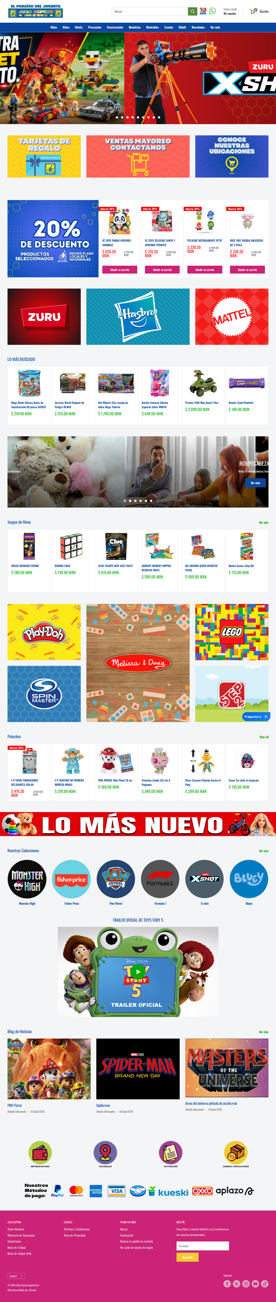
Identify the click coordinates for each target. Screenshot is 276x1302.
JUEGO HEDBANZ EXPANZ (25, 566)
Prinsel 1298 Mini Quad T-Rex (201, 402)
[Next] (268, 241)
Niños (66, 27)
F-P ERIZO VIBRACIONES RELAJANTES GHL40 (24, 782)
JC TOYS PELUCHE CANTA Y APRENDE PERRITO (160, 242)
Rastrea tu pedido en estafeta (136, 1241)
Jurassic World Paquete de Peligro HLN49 (69, 404)
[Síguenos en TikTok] (264, 1284)
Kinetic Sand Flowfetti (241, 402)
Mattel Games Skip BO (241, 566)
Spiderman (103, 1105)
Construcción (115, 27)
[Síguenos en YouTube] (255, 1284)
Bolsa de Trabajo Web (19, 1253)
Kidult (182, 27)
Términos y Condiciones (77, 1229)
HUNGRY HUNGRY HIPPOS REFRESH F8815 (156, 568)
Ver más (215, 27)
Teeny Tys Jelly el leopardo (244, 780)
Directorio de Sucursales (21, 1235)
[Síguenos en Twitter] (236, 1284)
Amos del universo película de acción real (211, 1103)
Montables (152, 27)
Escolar (168, 27)
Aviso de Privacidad (74, 1235)
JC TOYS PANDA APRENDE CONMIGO (116, 242)
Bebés (79, 27)
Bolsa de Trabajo (17, 1247)
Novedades (198, 27)
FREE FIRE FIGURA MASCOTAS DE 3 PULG (246, 242)
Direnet (32, 1290)
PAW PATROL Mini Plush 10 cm (115, 780)
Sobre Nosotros (16, 1229)
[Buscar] (192, 11)
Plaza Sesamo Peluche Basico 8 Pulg (203, 782)
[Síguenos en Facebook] (227, 1284)
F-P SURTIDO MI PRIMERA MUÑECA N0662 (69, 782)
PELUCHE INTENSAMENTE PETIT (204, 240)
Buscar (124, 1229)
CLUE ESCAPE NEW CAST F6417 (115, 566)
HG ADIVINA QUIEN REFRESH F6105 (201, 568)
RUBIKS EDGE (62, 566)
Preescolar (94, 27)
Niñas (54, 27)
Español (13, 1276)
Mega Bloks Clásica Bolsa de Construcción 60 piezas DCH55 (28, 404)
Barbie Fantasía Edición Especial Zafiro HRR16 (155, 404)
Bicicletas (135, 27)
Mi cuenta (230, 13)
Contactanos (14, 1241)
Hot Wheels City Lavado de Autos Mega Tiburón (113, 404)
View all (264, 737)
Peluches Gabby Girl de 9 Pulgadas (156, 782)
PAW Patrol (15, 1105)
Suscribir (187, 1257)
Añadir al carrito (119, 270)
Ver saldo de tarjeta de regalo (136, 1247)
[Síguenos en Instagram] (246, 1284)
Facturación (126, 1235)
